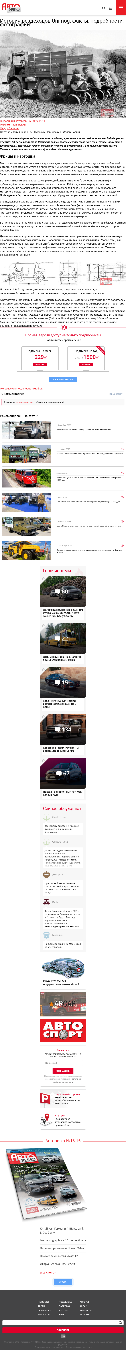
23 (25, 471)
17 (25, 543)
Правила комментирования (78, 1347)
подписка (63, 1330)
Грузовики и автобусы (13, 120)
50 (25, 519)
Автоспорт (44, 1314)
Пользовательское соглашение (49, 1347)
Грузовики (44, 1310)
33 (25, 495)
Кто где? (64, 1310)
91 (25, 447)
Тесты (41, 1306)
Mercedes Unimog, (11, 388)
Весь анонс (47, 1272)
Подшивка (65, 1301)
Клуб (62, 1314)
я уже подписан (63, 379)
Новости (8, 423)
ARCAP (83, 1306)
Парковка (64, 1306)
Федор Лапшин (9, 128)
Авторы (84, 1301)
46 (13, 423)
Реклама (85, 1314)
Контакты (86, 1310)
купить (63, 1282)
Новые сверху (115, 394)
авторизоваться (24, 402)
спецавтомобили (32, 388)
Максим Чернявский (13, 124)
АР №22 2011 (37, 120)
